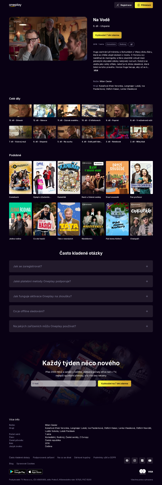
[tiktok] (142, 460)
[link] (20, 113)
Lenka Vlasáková (128, 89)
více (96, 70)
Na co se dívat (64, 457)
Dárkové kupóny (82, 457)
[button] (81, 266)
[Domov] (15, 5)
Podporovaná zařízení (43, 457)
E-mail (35, 383)
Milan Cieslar (106, 81)
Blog (11, 463)
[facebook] (127, 460)
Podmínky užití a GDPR (104, 457)
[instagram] (135, 460)
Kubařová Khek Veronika (111, 86)
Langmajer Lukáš (132, 86)
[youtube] (150, 460)
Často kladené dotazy (19, 457)
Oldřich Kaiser (112, 89)
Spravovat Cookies (25, 463)
